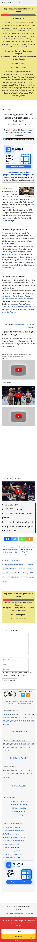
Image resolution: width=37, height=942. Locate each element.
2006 (28, 714)
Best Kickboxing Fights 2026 (19, 758)
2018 (12, 721)
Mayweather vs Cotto (19, 811)
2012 (20, 717)
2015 (32, 717)
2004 (20, 714)
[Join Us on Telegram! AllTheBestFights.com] (18, 140)
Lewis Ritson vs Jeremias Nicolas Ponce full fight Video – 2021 (10, 549)
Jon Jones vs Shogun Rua (13, 854)
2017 (8, 721)
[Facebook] (7, 539)
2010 (12, 717)
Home (3, 109)
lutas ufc (22, 569)
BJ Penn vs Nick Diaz (19, 808)
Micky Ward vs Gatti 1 (13, 858)
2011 (16, 717)
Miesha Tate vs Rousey (12, 847)
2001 (8, 714)
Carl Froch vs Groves (12, 844)
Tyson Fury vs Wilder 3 (12, 827)
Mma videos (16, 560)
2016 (4, 721)
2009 (8, 717)
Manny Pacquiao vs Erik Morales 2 (16, 837)
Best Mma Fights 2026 (19, 786)
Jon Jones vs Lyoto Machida (19, 804)
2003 (16, 714)
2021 (24, 721)
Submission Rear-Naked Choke (17, 573)
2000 (4, 714)
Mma (8, 109)
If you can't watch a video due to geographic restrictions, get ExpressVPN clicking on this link (18, 174)
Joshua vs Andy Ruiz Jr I (13, 851)
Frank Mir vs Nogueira (19, 815)
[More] (29, 539)
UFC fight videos (13, 577)
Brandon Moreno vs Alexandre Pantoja (15, 299)
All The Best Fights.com (11, 2)
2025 (8, 724)
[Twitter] (14, 539)
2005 (24, 714)
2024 (4, 724)
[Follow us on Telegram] (23, 696)
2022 (28, 721)
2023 (32, 721)
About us (18, 909)
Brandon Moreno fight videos (14, 564)
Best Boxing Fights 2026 (19, 731)
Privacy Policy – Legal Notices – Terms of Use (18, 913)
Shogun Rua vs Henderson (19, 801)
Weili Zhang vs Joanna (12, 834)
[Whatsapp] (22, 539)
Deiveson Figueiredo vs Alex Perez (19, 260)
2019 (16, 721)
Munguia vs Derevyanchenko (14, 841)
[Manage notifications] (32, 938)
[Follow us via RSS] (28, 696)
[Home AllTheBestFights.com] (10, 697)
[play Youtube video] (18, 370)
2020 (20, 721)
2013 (24, 717)
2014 (28, 717)
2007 (32, 714)
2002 (12, 714)
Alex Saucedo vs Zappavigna (14, 830)
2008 (4, 717)
